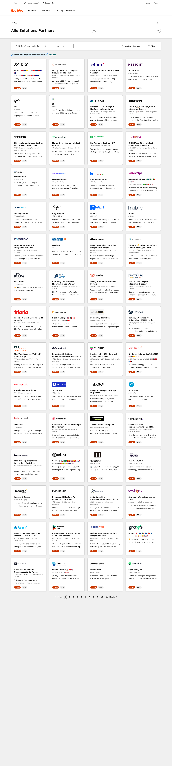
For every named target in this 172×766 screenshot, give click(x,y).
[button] (159, 23)
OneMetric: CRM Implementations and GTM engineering (140, 425)
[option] (32, 46)
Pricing (60, 10)
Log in (148, 3)
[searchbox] (126, 30)
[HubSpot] (17, 10)
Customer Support (33, 3)
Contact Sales (49, 3)
